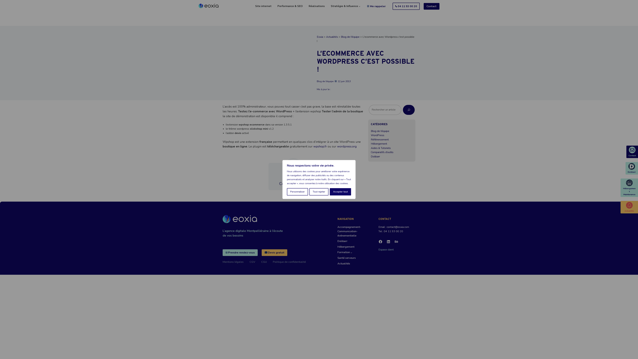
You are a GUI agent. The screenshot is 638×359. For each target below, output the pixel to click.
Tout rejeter (319, 191)
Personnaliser (297, 191)
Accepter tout (340, 191)
